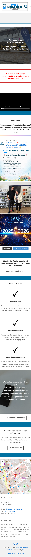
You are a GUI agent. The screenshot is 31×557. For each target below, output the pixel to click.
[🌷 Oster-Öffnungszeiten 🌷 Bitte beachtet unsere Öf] (15, 165)
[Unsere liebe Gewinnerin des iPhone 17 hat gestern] (15, 197)
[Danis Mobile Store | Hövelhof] (15, 6)
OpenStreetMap (20, 493)
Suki (23, 550)
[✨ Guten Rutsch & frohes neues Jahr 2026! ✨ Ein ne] (15, 230)
